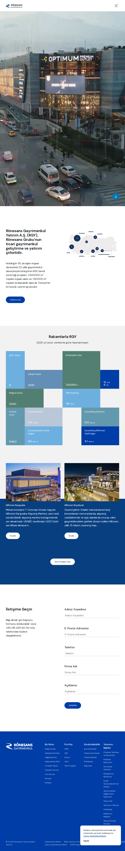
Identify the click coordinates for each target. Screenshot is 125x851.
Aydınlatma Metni (53, 841)
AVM (66, 749)
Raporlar (88, 765)
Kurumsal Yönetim (108, 768)
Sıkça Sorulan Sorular (110, 822)
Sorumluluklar (90, 749)
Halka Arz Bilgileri (108, 815)
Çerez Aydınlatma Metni (94, 836)
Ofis (66, 753)
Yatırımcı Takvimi (111, 805)
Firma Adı (70, 666)
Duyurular (108, 801)
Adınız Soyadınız (75, 609)
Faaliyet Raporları (108, 761)
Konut (67, 757)
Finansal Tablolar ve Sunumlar (111, 754)
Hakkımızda (15, 299)
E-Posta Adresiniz (76, 628)
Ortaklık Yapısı (51, 765)
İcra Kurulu (50, 774)
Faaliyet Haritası (52, 753)
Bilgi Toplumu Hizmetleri (75, 841)
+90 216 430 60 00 (17, 627)
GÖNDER (73, 705)
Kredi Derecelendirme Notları (111, 784)
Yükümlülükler (90, 757)
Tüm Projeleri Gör (63, 561)
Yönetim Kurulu (52, 770)
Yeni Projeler (70, 765)
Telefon (69, 647)
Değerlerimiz (51, 757)
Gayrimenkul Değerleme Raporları (109, 794)
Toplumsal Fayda (91, 753)
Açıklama (70, 685)
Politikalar (88, 761)
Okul (66, 761)
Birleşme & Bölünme (109, 775)
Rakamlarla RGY (52, 761)
